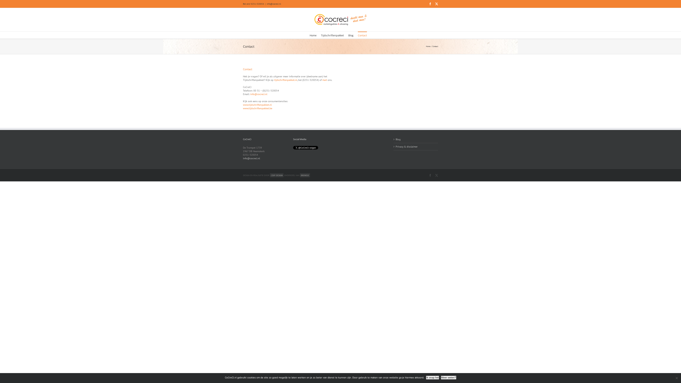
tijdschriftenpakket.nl (285, 80)
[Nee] (676, 378)
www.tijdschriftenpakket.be (257, 108)
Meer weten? (448, 377)
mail (324, 80)
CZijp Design (277, 175)
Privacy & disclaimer (407, 146)
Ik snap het (432, 377)
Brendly (305, 175)
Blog (398, 139)
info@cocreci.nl (274, 3)
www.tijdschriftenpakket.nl (257, 104)
